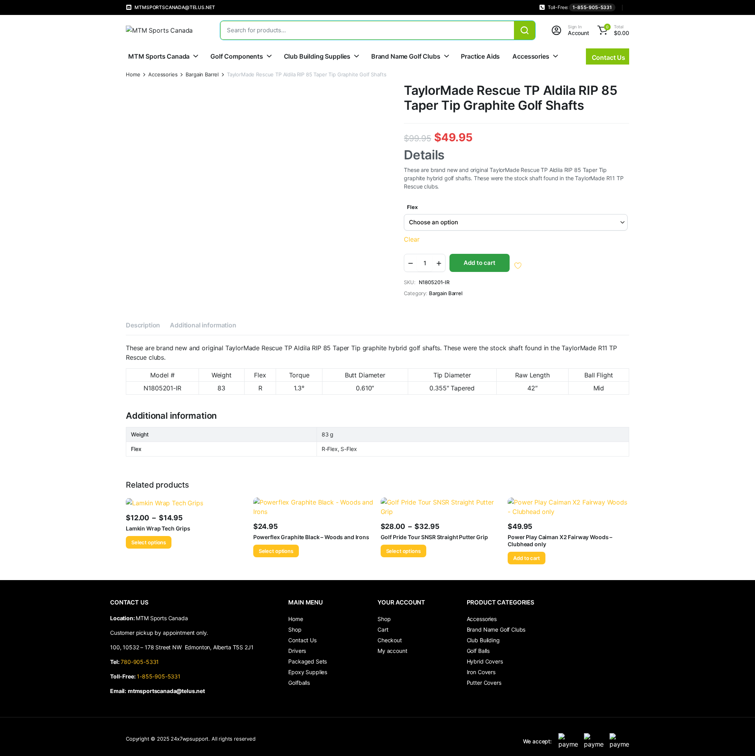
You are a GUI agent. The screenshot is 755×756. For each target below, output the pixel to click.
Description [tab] (143, 325)
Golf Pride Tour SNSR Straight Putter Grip (434, 537)
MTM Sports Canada (159, 56)
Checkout (390, 640)
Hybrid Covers (485, 661)
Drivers (297, 650)
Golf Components (236, 56)
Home (133, 74)
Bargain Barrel (202, 74)
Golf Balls (478, 650)
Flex (412, 207)
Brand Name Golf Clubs (405, 56)
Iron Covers (481, 672)
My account (392, 650)
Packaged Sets (307, 661)
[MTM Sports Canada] (165, 30)
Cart (383, 629)
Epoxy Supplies (307, 672)
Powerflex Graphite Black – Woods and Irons (311, 537)
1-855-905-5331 (592, 7)
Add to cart (479, 262)
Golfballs (299, 682)
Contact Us (302, 640)
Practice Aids (480, 56)
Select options (148, 542)
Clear (411, 239)
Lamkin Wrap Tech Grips (158, 528)
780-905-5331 (141, 661)
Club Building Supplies (317, 56)
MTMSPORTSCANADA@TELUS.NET (174, 7)
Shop (294, 629)
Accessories (530, 56)
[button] (612, 30)
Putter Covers (484, 682)
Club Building (483, 640)
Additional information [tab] (203, 325)
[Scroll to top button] (737, 738)
